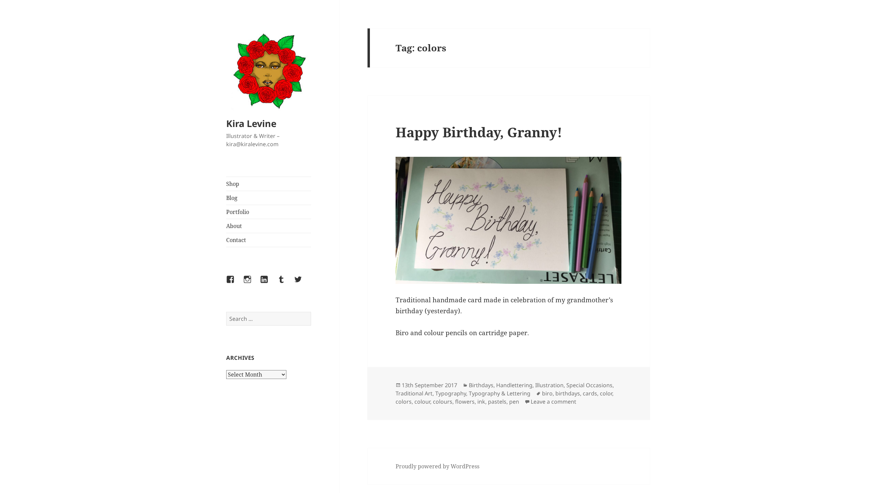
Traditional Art (414, 393)
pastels (497, 401)
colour (422, 401)
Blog (231, 198)
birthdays (567, 393)
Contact (236, 240)
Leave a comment (553, 401)
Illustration (549, 385)
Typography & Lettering (499, 393)
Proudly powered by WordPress (437, 466)
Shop (232, 184)
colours (442, 401)
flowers (465, 401)
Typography (450, 393)
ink (481, 401)
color (606, 393)
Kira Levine (251, 123)
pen (514, 401)
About (234, 226)
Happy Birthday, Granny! (479, 132)
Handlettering (514, 385)
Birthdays (481, 385)
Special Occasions (589, 385)
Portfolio (237, 212)
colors (404, 401)
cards (590, 393)
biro (547, 393)
